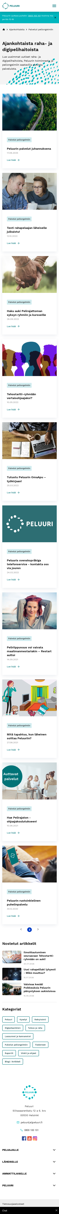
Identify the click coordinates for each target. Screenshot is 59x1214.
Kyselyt (23, 1019)
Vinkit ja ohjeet (28, 1053)
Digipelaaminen (13, 1028)
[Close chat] (56, 1210)
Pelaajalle (10, 1149)
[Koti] (10, 6)
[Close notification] (55, 17)
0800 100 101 (34, 16)
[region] (29, 1210)
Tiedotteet (40, 1044)
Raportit (9, 1053)
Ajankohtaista (16, 29)
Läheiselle (10, 1161)
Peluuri (8, 1019)
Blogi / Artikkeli (12, 1061)
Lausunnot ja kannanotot (18, 1036)
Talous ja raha (35, 1028)
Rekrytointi (40, 1019)
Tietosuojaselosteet (13, 1204)
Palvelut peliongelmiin (16, 1044)
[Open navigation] (54, 5)
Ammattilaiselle (14, 1173)
